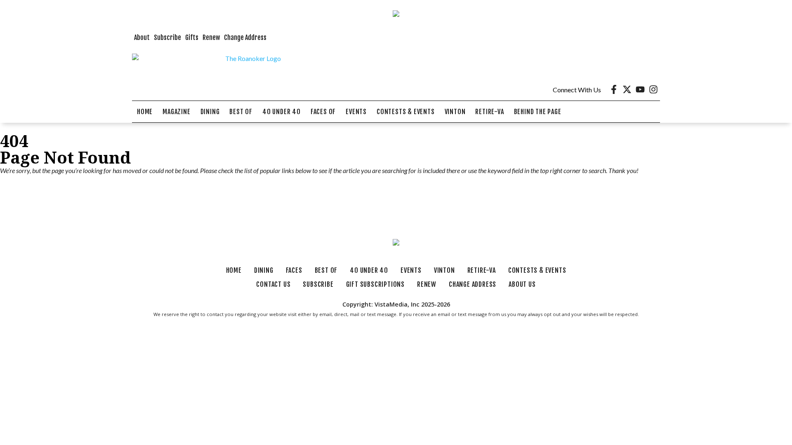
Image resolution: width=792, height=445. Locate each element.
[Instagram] (653, 89)
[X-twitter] (627, 89)
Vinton (455, 112)
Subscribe (167, 37)
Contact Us (273, 284)
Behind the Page (537, 112)
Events (356, 112)
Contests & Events (406, 112)
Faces (294, 270)
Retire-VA (489, 112)
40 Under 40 (281, 112)
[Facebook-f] (613, 89)
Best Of (240, 112)
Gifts (191, 37)
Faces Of (323, 112)
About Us (522, 284)
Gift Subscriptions (375, 284)
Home (145, 112)
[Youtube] (640, 89)
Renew (211, 37)
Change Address (245, 37)
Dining (210, 112)
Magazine (176, 112)
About (142, 37)
